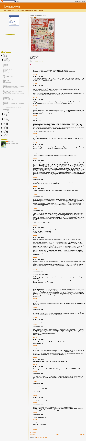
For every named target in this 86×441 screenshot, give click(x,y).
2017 (4, 54)
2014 (4, 58)
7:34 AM (35, 186)
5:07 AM (35, 345)
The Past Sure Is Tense (8, 76)
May (5, 117)
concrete (11, 22)
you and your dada (7, 90)
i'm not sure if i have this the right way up (11, 99)
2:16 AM (35, 105)
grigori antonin (6, 97)
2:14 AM (35, 97)
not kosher (5, 101)
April (5, 118)
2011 (4, 125)
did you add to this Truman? (9, 68)
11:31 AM (35, 269)
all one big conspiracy (7, 88)
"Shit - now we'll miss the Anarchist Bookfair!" (12, 107)
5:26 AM (35, 402)
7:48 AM (35, 133)
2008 (4, 129)
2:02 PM (35, 150)
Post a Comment (33, 432)
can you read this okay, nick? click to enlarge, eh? (13, 103)
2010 (4, 127)
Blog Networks (12, 16)
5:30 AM (35, 412)
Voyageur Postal (6, 98)
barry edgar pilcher (7, 82)
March (5, 119)
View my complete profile (12, 143)
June (5, 115)
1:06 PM (35, 284)
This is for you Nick (7, 92)
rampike (5, 70)
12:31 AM (35, 74)
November (6, 60)
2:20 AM (35, 298)
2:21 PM (35, 208)
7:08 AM (35, 307)
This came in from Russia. (8, 105)
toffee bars (5, 77)
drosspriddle (11, 141)
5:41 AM (35, 395)
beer (4, 81)
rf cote (4, 94)
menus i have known (7, 63)
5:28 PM (35, 158)
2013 (4, 123)
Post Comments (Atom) (42, 437)
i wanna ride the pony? (8, 69)
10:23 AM (35, 317)
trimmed (5, 85)
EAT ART (5, 96)
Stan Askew (5, 65)
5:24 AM (35, 357)
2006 (4, 132)
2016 (4, 55)
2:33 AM (35, 337)
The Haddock (6, 72)
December (6, 59)
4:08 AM (35, 177)
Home (57, 434)
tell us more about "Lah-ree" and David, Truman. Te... (14, 93)
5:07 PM (35, 225)
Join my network (14, 24)
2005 (4, 134)
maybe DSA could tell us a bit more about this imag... (14, 86)
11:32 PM (35, 419)
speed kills (5, 64)
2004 (4, 135)
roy (4, 75)
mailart (14, 21)
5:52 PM (35, 235)
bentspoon (12, 6)
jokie (4, 78)
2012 (4, 124)
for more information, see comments (10, 87)
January (5, 121)
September (6, 112)
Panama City (6, 102)
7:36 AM (35, 194)
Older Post (82, 434)
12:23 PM (35, 324)
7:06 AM (35, 115)
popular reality (6, 80)
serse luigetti (5, 61)
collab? (4, 74)
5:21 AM (35, 364)
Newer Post (32, 434)
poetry (10, 21)
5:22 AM (35, 371)
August (5, 113)
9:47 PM (35, 429)
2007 (4, 131)
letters (4, 71)
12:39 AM (35, 257)
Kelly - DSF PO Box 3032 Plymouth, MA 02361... (13, 91)
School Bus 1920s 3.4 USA (8, 83)
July (5, 114)
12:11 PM (35, 142)
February (6, 120)
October (5, 110)
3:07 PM (35, 381)
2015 (4, 56)
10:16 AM (35, 83)
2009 (4, 128)
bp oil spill (5, 104)
